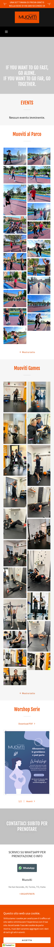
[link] (27, 17)
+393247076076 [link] (27, 893)
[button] (6, 32)
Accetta (27, 940)
